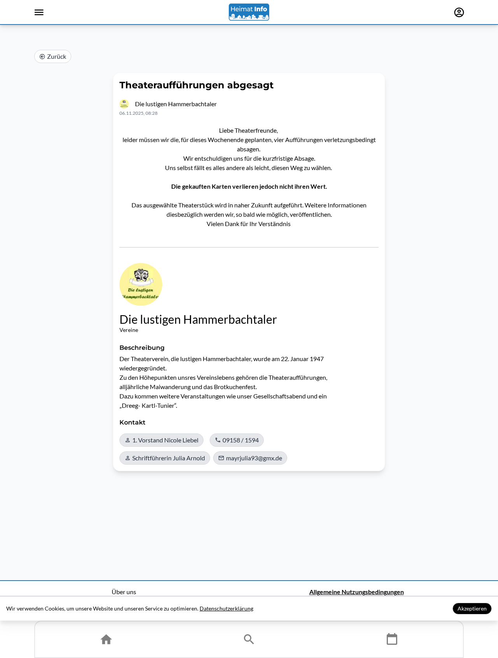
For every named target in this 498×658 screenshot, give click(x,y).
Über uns (124, 591)
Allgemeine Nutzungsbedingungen (356, 591)
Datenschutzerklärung (226, 608)
